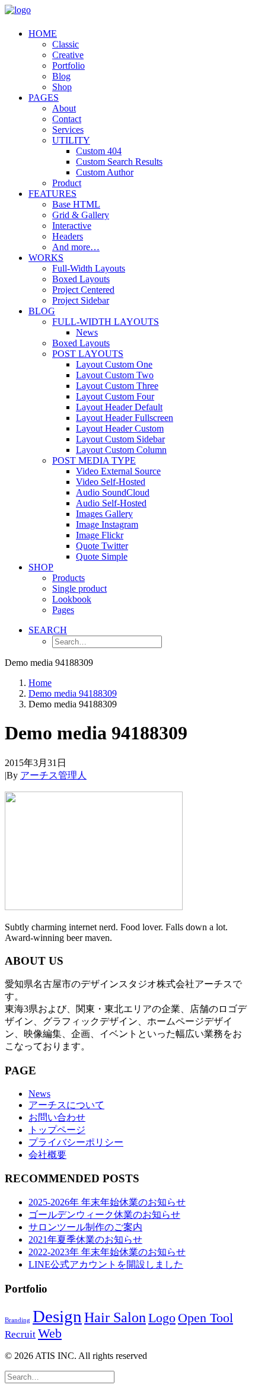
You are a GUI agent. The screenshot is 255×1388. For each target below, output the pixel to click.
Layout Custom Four (115, 396)
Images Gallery (104, 514)
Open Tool (205, 1317)
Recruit (20, 1334)
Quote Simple (102, 556)
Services (68, 130)
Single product (79, 588)
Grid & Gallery (80, 215)
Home (42, 33)
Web (50, 1333)
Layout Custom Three (117, 386)
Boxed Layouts (81, 279)
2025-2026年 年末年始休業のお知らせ (107, 1202)
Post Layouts (87, 354)
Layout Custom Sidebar (120, 439)
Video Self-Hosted (110, 482)
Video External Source (118, 471)
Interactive (71, 226)
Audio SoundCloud (112, 492)
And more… (76, 247)
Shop (62, 87)
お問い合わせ (56, 1117)
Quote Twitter (102, 546)
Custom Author (104, 172)
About (64, 108)
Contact (66, 119)
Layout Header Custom (120, 428)
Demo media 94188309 (72, 693)
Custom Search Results (119, 162)
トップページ (56, 1130)
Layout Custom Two (115, 375)
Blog (61, 76)
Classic (65, 44)
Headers (67, 236)
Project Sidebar (80, 300)
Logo (162, 1318)
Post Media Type (94, 460)
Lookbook (71, 599)
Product (66, 183)
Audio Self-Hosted (111, 503)
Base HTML (76, 204)
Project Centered (83, 290)
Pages (43, 97)
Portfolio (68, 65)
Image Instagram (107, 524)
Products (68, 578)
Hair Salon (115, 1317)
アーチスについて (66, 1105)
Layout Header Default (119, 407)
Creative (68, 55)
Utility (71, 140)
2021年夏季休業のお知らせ (85, 1239)
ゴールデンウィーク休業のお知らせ (104, 1215)
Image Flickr (99, 535)
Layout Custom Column (121, 450)
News (87, 332)
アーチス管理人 (53, 775)
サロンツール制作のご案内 (85, 1227)
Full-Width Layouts (88, 268)
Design (57, 1316)
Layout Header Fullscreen (124, 418)
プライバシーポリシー (75, 1142)
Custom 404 (99, 151)
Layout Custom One (114, 364)
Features (52, 194)
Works (45, 258)
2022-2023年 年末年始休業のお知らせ (107, 1252)
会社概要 (47, 1155)
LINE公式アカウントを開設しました (105, 1264)
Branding (17, 1320)
